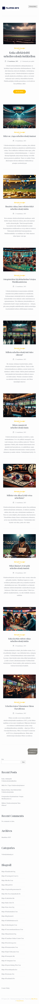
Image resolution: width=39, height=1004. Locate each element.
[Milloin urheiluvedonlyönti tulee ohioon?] (19, 332)
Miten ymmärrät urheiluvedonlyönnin (19, 426)
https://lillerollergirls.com (9, 925)
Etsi (3, 759)
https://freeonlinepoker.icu (9, 969)
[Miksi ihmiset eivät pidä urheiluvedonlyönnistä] (19, 546)
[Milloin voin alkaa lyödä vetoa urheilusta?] (19, 475)
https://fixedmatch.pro (8, 978)
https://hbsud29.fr (7, 885)
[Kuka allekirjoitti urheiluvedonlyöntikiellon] (19, 33)
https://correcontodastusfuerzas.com (12, 929)
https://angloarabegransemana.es (11, 889)
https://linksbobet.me (8, 898)
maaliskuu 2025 (6, 837)
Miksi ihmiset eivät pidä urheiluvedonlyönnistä (19, 567)
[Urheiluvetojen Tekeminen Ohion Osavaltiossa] (19, 686)
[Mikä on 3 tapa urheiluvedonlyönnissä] (19, 116)
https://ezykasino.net (8, 974)
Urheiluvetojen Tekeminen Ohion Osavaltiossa (19, 707)
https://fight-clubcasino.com (10, 952)
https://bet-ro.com (7, 880)
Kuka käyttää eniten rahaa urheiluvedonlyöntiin (19, 639)
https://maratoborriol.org (9, 934)
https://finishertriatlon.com (10, 912)
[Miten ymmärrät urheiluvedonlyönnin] (19, 405)
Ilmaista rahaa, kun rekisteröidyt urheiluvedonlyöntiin (19, 207)
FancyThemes (20, 1001)
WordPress (34, 999)
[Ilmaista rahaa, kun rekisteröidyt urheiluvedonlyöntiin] (19, 187)
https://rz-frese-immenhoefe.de (11, 894)
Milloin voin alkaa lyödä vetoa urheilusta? (19, 496)
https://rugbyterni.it (7, 916)
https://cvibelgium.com (9, 961)
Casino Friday (6, 988)
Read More (21, 92)
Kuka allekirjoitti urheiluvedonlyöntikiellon (19, 54)
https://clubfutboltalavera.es (10, 920)
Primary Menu (32, 6)
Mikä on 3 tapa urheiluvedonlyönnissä (19, 136)
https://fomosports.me (8, 956)
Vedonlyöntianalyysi (19, 48)
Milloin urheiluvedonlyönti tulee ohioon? (19, 353)
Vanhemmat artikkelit (32, 751)
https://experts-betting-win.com (11, 965)
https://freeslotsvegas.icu (9, 943)
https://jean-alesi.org (8, 907)
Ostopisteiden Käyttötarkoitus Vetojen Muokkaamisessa (19, 280)
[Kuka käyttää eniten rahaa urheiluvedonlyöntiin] (19, 619)
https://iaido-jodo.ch (8, 903)
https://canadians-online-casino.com (13, 938)
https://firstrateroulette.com (10, 947)
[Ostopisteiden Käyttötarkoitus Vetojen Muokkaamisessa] (19, 259)
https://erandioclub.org (8, 871)
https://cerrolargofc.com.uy (10, 876)
